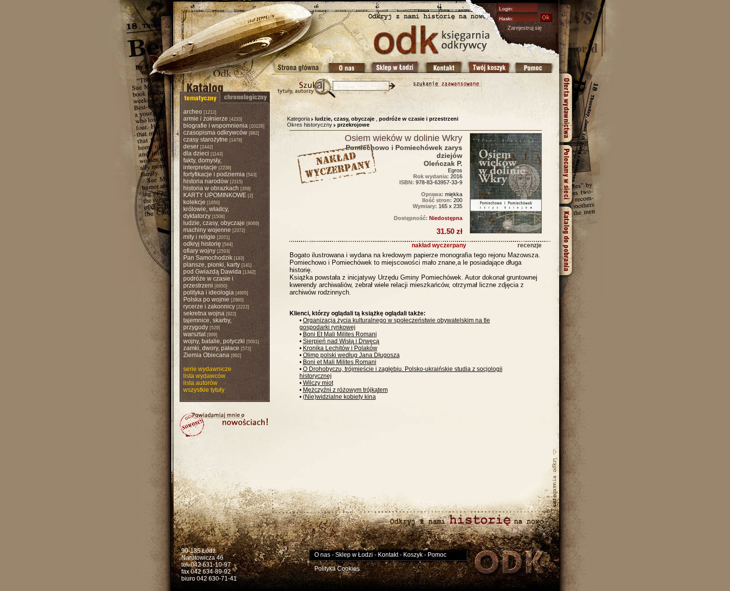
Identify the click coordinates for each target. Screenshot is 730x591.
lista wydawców (204, 375)
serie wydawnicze (207, 369)
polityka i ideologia (208, 292)
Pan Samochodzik (207, 257)
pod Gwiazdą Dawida (212, 271)
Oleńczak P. (443, 163)
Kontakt (388, 554)
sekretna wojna (203, 313)
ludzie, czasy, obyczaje (214, 223)
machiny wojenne (207, 229)
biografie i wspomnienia (215, 125)
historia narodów (205, 181)
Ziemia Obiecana (206, 355)
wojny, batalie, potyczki (214, 341)
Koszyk (413, 554)
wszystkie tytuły (203, 389)
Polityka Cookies (337, 568)
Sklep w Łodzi (354, 554)
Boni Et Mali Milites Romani (340, 334)
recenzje (529, 245)
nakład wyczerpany (439, 245)
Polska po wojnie (206, 299)
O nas (322, 554)
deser (191, 146)
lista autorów (200, 382)
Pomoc (437, 554)
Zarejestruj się (525, 28)
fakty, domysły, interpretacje (202, 164)
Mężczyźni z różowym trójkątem (345, 389)
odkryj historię (202, 243)
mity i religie (199, 236)
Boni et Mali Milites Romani (339, 362)
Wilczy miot (318, 382)
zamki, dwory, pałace (211, 348)
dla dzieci (196, 153)
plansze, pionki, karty (211, 264)
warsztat (194, 334)
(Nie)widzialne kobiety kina (339, 396)
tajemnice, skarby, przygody (207, 324)
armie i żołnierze (205, 118)
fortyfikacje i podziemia (214, 174)
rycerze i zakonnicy (209, 306)
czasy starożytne (205, 139)
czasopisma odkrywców (215, 132)
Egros (455, 170)
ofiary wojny (199, 250)
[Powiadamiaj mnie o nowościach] (224, 425)
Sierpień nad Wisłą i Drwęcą (341, 341)
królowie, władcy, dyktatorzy (206, 213)
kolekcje (194, 202)
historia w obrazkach (211, 188)
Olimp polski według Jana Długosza (351, 355)
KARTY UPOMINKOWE (214, 195)
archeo (192, 111)
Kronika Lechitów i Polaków (340, 348)
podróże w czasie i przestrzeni (208, 282)
